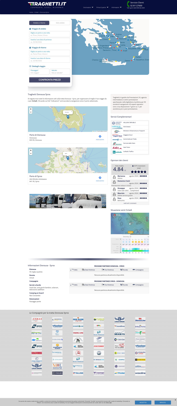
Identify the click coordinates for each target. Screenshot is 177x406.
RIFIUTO (163, 402)
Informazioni (115, 7)
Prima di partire (101, 7)
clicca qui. (109, 402)
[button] (68, 117)
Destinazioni (87, 7)
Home (31, 12)
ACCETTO (143, 402)
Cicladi (36, 12)
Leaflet (95, 131)
